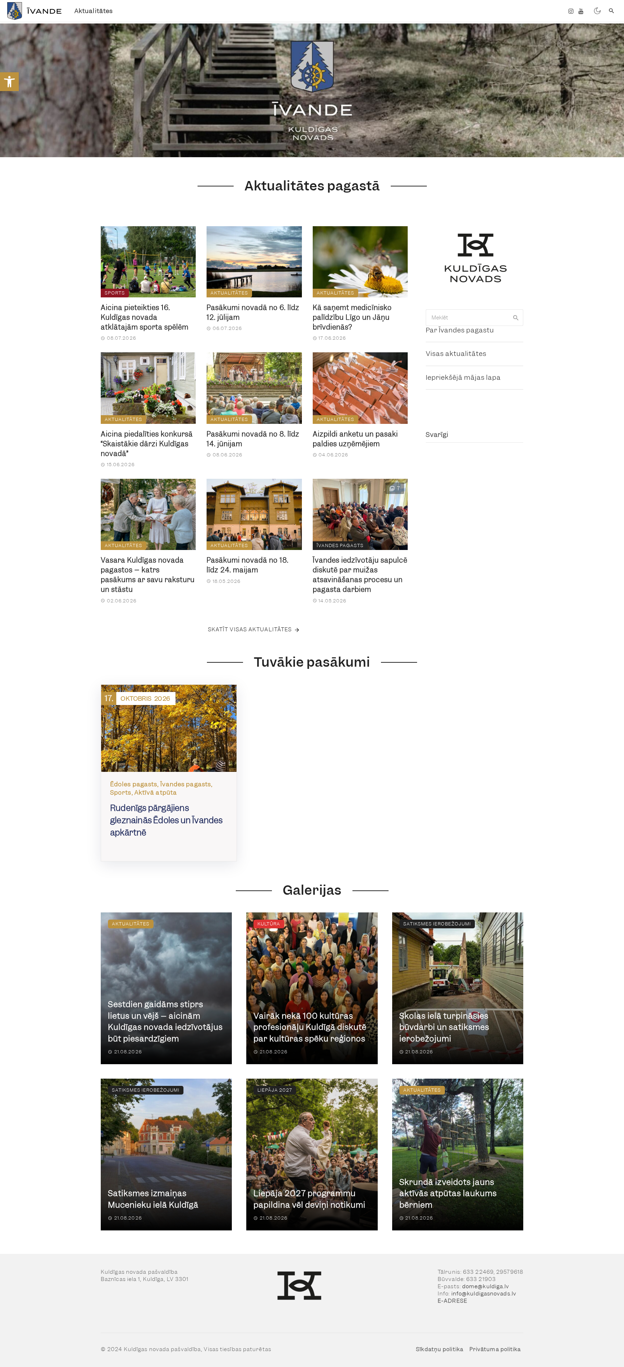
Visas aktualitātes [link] (456, 353)
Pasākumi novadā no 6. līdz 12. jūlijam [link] (253, 312)
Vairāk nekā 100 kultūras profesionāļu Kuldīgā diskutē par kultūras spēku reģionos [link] (310, 1027)
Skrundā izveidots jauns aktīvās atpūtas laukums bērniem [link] (448, 1193)
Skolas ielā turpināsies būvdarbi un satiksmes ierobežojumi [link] (444, 1027)
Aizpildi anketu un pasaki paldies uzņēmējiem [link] (355, 439)
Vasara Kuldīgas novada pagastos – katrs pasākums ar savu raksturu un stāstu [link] (148, 575)
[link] (9, 81)
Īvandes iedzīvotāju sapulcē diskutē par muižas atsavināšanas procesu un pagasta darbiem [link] (360, 575)
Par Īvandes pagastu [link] (460, 330)
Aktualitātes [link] (93, 11)
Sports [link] (115, 293)
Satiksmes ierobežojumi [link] (437, 924)
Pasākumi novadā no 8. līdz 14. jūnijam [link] (253, 439)
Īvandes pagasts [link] (340, 545)
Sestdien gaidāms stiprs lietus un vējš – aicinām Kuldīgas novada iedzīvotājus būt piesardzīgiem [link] (165, 1021)
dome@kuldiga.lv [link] (486, 1286)
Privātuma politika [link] (495, 1349)
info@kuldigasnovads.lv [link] (483, 1293)
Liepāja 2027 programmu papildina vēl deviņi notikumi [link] (309, 1199)
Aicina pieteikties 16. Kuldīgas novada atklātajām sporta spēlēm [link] (144, 317)
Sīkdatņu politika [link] (439, 1349)
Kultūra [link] (268, 924)
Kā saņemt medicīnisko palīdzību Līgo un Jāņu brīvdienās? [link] (352, 317)
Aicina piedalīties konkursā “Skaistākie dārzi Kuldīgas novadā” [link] (147, 444)
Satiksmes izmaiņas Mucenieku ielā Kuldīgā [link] (153, 1199)
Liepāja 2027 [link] (274, 1090)
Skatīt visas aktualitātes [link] (250, 629)
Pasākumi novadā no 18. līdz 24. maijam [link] (248, 565)
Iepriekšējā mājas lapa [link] (463, 377)
